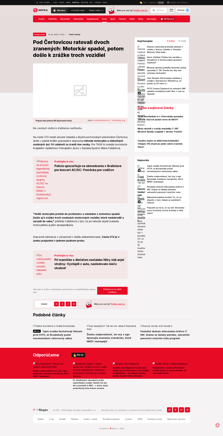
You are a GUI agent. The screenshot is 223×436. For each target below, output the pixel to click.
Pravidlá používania (111, 419)
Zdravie (122, 19)
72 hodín (182, 41)
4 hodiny (171, 41)
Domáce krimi (39, 34)
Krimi (104, 19)
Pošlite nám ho (141, 10)
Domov (41, 19)
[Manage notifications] (218, 425)
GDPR (139, 419)
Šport (112, 19)
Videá (132, 19)
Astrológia (151, 19)
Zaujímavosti (92, 19)
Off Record (169, 19)
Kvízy (140, 19)
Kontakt (62, 419)
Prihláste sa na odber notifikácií (112, 290)
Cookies (128, 419)
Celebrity (52, 19)
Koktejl (40, 419)
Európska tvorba (155, 419)
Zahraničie (78, 19)
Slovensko (65, 19)
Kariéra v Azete (90, 419)
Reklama (74, 419)
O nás (51, 419)
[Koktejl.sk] (40, 10)
